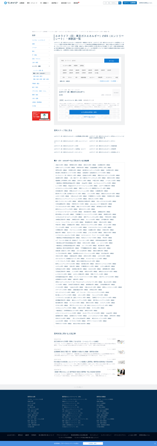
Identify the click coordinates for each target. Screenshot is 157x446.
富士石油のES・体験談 (107, 253)
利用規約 (33, 435)
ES (64, 77)
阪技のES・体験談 (60, 232)
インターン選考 (67, 65)
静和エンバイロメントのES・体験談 (112, 287)
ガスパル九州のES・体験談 (84, 250)
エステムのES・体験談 (62, 266)
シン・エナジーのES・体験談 (104, 243)
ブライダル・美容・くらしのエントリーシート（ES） (75, 419)
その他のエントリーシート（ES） (70, 426)
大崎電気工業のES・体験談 (63, 219)
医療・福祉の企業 (32, 421)
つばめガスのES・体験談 (76, 287)
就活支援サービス (66, 3)
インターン (109, 77)
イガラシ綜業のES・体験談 (107, 266)
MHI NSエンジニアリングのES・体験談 (103, 300)
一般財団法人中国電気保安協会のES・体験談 (68, 237)
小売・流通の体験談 (101, 423)
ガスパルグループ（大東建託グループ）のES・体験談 (70, 258)
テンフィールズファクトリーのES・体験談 (85, 276)
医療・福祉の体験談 (101, 421)
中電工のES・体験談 (98, 180)
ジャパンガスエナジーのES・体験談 (98, 315)
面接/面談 (83, 77)
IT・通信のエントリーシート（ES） (71, 407)
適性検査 (76, 3)
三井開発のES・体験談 (62, 230)
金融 (33, 44)
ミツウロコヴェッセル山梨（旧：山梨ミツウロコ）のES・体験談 (73, 297)
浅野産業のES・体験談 (108, 269)
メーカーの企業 (31, 403)
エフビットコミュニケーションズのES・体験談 (68, 313)
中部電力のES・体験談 (75, 170)
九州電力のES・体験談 (112, 170)
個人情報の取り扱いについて (46, 435)
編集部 (27, 435)
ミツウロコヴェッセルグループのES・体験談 (68, 235)
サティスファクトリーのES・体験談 (65, 292)
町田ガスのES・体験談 (91, 271)
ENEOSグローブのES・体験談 (80, 204)
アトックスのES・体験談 (62, 227)
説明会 (82, 65)
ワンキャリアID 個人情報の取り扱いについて (86, 437)
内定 (117, 77)
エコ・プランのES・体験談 (89, 245)
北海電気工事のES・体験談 (79, 269)
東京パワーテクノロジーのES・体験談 (66, 201)
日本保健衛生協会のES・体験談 (64, 276)
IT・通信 (34, 55)
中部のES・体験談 (60, 224)
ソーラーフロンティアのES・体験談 (65, 261)
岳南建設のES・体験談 (73, 224)
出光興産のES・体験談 (104, 165)
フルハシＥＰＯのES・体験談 (100, 295)
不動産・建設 (35, 83)
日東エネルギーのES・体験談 (93, 287)
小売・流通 (35, 98)
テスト (70, 77)
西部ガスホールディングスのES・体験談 (109, 175)
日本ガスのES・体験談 (89, 243)
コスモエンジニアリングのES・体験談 (66, 308)
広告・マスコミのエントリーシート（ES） (72, 409)
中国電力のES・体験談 (113, 196)
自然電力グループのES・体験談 (78, 315)
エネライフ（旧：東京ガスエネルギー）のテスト (102, 141)
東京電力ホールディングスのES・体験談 (93, 170)
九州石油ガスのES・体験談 (63, 269)
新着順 (114, 81)
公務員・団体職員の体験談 (103, 425)
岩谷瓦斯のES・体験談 (90, 211)
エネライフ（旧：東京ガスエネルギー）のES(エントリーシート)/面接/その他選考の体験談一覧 (106, 137)
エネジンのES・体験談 (84, 295)
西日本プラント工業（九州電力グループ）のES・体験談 (70, 193)
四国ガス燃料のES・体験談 (100, 250)
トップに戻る (78, 387)
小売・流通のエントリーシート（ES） (71, 423)
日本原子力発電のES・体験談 (76, 284)
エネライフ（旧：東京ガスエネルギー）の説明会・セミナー (70, 149)
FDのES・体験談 (107, 237)
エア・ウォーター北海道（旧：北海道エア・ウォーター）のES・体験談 (75, 240)
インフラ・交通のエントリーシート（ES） (72, 413)
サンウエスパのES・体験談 (77, 302)
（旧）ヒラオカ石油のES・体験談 (81, 318)
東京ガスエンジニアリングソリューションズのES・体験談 (71, 198)
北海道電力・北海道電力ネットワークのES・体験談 (96, 172)
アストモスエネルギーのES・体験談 (65, 206)
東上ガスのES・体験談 (110, 282)
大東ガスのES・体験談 (84, 308)
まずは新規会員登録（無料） (89, 112)
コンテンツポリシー (106, 435)
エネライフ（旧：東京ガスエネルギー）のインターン (68, 152)
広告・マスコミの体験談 (103, 409)
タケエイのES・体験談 (110, 224)
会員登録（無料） (93, 443)
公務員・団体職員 (37, 102)
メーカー (34, 47)
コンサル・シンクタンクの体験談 (105, 399)
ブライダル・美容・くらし (39, 91)
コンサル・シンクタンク (38, 40)
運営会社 (20, 435)
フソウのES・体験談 (61, 284)
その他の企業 (31, 426)
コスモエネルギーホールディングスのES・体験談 (69, 217)
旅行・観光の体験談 (101, 417)
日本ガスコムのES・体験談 (63, 318)
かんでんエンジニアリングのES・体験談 (105, 183)
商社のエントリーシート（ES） (70, 405)
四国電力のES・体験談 (110, 214)
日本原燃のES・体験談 (62, 191)
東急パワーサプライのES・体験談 (86, 206)
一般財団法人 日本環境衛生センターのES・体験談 (69, 310)
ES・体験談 (43, 3)
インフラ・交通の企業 (33, 413)
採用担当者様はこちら (145, 3)
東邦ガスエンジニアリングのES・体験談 (66, 209)
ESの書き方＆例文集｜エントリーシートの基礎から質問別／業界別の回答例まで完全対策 (83, 362)
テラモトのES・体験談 (62, 305)
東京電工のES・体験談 (87, 263)
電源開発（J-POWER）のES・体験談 (66, 180)
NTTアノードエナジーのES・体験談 (96, 321)
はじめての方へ (11, 435)
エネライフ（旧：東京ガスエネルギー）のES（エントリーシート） (70, 141)
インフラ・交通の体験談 (103, 413)
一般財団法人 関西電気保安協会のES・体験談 (68, 183)
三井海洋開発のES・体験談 (107, 284)
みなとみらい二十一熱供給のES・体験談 (101, 204)
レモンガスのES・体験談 (95, 232)
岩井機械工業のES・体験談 (63, 300)
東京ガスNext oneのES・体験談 (81, 323)
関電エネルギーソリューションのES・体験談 (82, 191)
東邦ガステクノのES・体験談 (87, 209)
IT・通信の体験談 (101, 407)
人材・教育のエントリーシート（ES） (71, 411)
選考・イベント (31, 3)
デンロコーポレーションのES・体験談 (96, 258)
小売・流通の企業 (32, 423)
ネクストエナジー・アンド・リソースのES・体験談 (95, 235)
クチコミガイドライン (120, 435)
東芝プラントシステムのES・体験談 (93, 217)
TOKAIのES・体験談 (110, 217)
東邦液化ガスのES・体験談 (104, 206)
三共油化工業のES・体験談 (63, 271)
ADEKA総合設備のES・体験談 (104, 240)
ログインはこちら (89, 117)
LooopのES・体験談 (111, 313)
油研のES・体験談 (78, 279)
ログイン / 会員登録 (130, 2)
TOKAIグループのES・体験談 (63, 323)
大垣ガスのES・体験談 (62, 256)
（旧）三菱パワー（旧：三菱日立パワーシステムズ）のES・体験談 (87, 178)
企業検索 (22, 3)
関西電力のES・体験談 (76, 165)
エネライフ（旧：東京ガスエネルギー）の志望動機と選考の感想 (71, 136)
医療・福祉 (35, 94)
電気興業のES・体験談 (91, 222)
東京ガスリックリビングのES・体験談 (105, 263)
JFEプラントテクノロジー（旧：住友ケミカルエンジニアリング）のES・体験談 (91, 305)
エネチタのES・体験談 (104, 256)
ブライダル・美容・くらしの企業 (36, 419)
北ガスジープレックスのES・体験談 (77, 232)
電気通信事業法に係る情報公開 (79, 435)
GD (76, 77)
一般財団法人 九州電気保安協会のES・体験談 (68, 245)
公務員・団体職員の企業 (34, 425)
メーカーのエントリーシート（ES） (71, 403)
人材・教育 (35, 62)
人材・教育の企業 (32, 411)
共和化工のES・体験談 (96, 289)
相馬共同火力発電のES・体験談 (86, 201)
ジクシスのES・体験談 (93, 193)
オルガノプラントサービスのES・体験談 (93, 313)
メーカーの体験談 (101, 403)
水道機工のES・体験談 (94, 230)
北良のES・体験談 (74, 266)
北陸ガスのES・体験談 (104, 248)
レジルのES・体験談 (77, 271)
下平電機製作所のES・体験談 (88, 248)
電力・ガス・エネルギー (39, 73)
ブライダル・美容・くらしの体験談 (105, 419)
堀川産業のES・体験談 (62, 302)
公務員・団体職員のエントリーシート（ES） (73, 425)
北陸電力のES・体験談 (62, 178)
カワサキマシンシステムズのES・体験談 (66, 188)
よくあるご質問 (132, 435)
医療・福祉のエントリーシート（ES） (71, 421)
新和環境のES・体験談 (92, 284)
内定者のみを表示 (104, 81)
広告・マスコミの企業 (33, 409)
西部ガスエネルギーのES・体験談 (110, 193)
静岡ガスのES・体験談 (91, 310)
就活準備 (54, 3)
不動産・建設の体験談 (102, 415)
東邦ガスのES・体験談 (113, 178)
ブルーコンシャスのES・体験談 (78, 230)
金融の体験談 (100, 401)
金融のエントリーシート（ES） (70, 401)
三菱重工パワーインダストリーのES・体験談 (104, 297)
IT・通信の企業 (31, 407)
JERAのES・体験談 (115, 315)
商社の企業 (30, 405)
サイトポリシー (94, 435)
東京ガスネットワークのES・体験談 (101, 318)
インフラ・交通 (36, 66)
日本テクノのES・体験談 (84, 180)
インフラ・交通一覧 (38, 70)
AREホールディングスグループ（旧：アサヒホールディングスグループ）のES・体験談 (79, 282)
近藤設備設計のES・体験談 (80, 289)
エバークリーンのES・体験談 (79, 227)
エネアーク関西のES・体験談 (107, 185)
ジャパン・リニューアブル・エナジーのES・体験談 (69, 222)
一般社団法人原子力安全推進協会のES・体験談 (68, 243)
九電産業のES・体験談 (101, 191)
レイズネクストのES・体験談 (63, 274)
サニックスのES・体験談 (92, 219)
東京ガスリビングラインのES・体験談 (91, 224)
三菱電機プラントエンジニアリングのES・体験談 (89, 214)
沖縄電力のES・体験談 (78, 219)
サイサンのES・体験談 (98, 308)
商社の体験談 (100, 405)
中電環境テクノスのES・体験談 (96, 196)
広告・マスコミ (36, 58)
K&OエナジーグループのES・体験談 (91, 237)
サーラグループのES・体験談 (77, 321)
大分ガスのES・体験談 (94, 269)
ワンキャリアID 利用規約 (65, 437)
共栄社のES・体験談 (108, 230)
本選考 (75, 65)
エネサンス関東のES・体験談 (81, 274)
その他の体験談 (100, 426)
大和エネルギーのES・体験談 (79, 196)
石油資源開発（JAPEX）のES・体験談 (100, 167)
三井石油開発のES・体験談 (63, 204)
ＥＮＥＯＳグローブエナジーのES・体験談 (99, 227)
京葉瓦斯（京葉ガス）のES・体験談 (65, 250)
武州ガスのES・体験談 (90, 256)
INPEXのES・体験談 (61, 170)
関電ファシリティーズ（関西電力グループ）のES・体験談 (94, 188)
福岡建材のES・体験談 (62, 315)
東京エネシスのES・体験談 (95, 198)
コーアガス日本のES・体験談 (63, 253)
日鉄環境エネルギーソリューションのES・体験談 (86, 253)
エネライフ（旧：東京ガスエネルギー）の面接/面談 (103, 146)
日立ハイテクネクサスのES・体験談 (106, 201)
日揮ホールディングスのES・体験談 (65, 167)
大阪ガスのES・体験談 (62, 165)
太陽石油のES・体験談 (76, 256)
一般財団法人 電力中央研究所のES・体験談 (67, 248)
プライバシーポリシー (62, 435)
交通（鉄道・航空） (38, 76)
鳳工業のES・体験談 (103, 245)
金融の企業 (30, 401)
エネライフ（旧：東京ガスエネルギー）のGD (66, 146)
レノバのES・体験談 (61, 185)
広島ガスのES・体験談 (105, 222)
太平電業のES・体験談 (107, 219)
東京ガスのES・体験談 (90, 165)
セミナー (92, 77)
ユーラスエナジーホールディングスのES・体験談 (69, 211)
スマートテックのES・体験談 (63, 289)
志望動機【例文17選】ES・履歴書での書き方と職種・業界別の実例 (76, 351)
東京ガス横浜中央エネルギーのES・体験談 (88, 261)
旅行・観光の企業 (32, 417)
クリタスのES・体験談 (62, 287)
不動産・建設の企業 (32, 415)
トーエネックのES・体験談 (113, 180)
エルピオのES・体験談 (62, 321)
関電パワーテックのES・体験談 (99, 274)
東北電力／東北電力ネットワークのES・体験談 (68, 172)
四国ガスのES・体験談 (110, 232)
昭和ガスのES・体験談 (92, 302)
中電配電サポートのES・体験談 (89, 266)
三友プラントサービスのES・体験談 (108, 276)
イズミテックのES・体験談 (107, 302)
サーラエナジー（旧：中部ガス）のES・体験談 (68, 175)
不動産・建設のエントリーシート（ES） (72, 415)
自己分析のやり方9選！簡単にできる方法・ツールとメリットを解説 (76, 341)
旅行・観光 (35, 87)
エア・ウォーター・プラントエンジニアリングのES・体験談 (93, 292)
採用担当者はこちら (144, 435)
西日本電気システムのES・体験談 (65, 214)
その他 (96, 73)
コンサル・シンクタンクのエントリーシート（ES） (75, 399)
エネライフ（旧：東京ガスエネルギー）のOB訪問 (102, 149)
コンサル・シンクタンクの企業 (35, 399)
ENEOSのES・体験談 (82, 167)
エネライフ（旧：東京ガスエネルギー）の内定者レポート (104, 152)
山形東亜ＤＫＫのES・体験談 (63, 279)
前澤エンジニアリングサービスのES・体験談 (68, 263)
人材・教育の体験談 (101, 411)
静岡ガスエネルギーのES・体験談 (108, 271)
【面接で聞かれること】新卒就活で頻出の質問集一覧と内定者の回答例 (77, 372)
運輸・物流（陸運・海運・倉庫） (41, 79)
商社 (33, 51)
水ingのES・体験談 (87, 183)
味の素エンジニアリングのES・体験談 (66, 295)
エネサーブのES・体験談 (62, 196)
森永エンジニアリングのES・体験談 (81, 300)
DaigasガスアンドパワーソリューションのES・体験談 (82, 185)
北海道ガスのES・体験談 (89, 175)
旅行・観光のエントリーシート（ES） (71, 417)
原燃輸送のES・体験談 (104, 211)
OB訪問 (100, 77)
